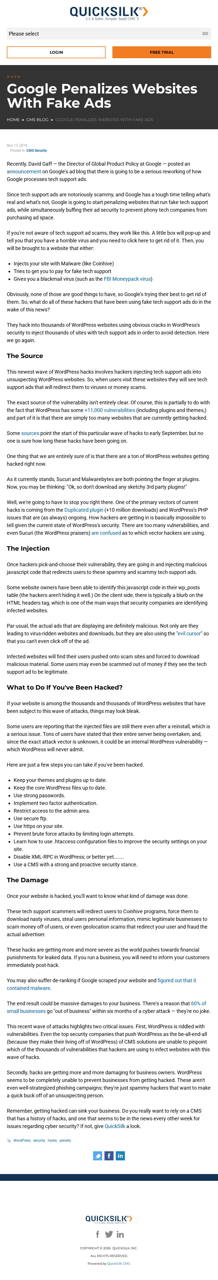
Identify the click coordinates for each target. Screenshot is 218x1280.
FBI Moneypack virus (127, 279)
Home (13, 119)
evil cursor (189, 633)
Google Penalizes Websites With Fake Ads (104, 119)
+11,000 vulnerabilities (109, 410)
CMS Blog (37, 119)
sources (29, 433)
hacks (52, 1140)
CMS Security (36, 151)
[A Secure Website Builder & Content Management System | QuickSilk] (109, 14)
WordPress (22, 1140)
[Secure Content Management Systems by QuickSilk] (109, 1220)
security (39, 1140)
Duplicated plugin (83, 510)
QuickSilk (114, 1126)
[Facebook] (97, 1234)
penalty (65, 1140)
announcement (24, 171)
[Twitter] (109, 1234)
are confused (105, 533)
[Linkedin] (120, 1234)
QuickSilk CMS (118, 1264)
